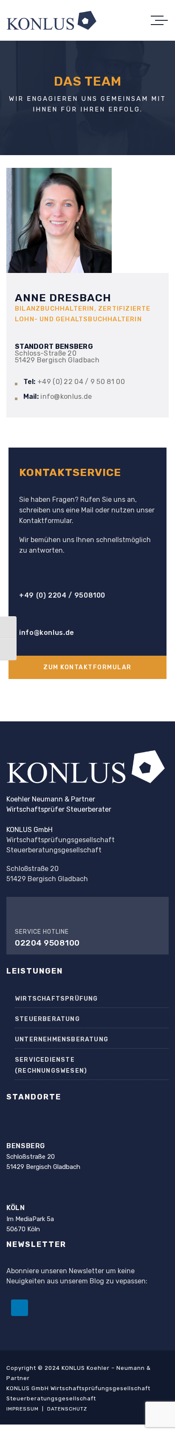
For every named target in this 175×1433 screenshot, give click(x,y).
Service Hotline (42, 931)
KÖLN (15, 1208)
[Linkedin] (19, 1307)
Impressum (22, 1409)
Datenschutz (67, 1409)
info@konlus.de (46, 633)
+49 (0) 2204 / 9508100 (62, 595)
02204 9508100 (47, 943)
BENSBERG (25, 1146)
